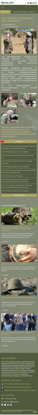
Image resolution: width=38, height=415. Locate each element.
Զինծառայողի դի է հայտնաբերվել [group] (24, 11)
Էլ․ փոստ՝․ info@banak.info (10, 402)
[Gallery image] (9, 100)
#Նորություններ (13, 26)
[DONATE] (34, 411)
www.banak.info (6, 129)
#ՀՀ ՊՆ (6, 26)
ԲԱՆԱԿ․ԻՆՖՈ (17, 412)
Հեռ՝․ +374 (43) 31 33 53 (8, 398)
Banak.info (16, 374)
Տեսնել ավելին (19, 195)
